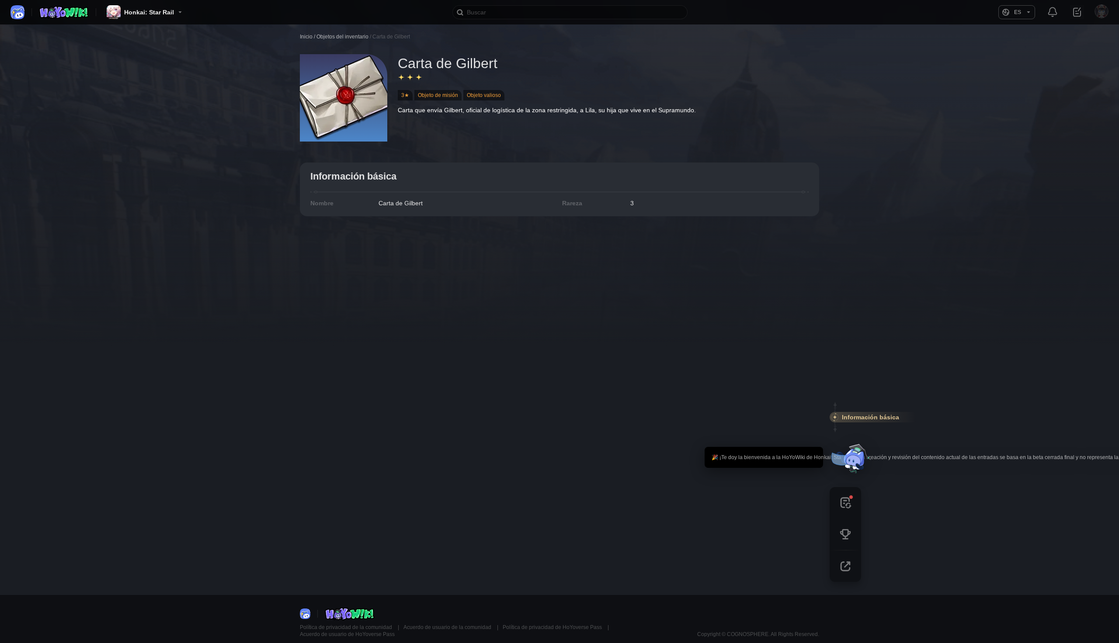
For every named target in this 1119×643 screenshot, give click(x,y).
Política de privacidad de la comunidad (346, 627)
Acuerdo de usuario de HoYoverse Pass (347, 634)
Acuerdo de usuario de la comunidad (448, 627)
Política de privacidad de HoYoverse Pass (553, 627)
